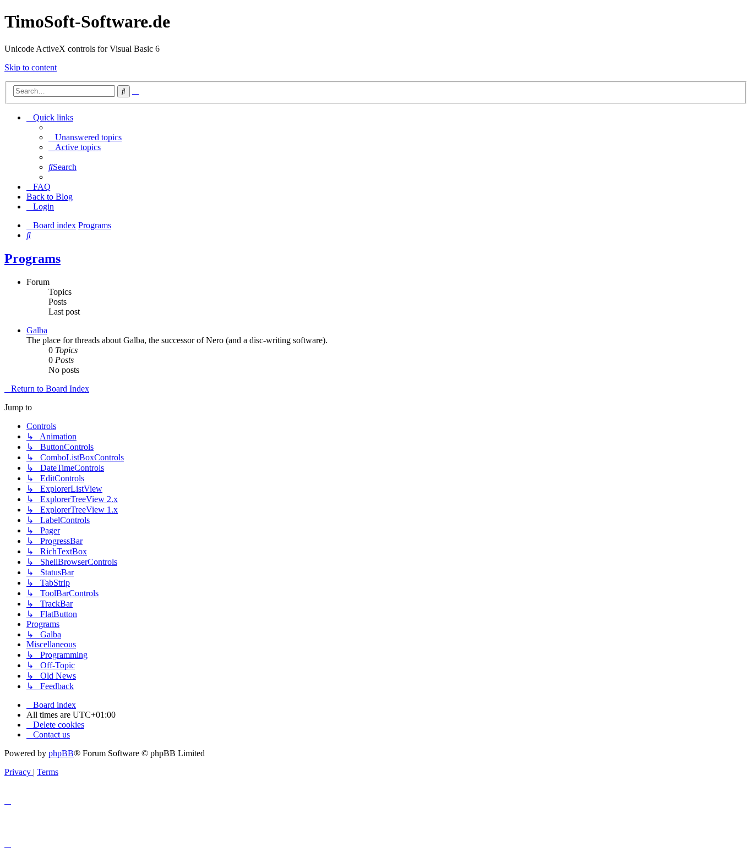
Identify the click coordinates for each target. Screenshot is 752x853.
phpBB (61, 753)
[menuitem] (85, 137)
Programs (32, 258)
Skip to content (30, 67)
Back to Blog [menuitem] (49, 196)
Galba (36, 330)
